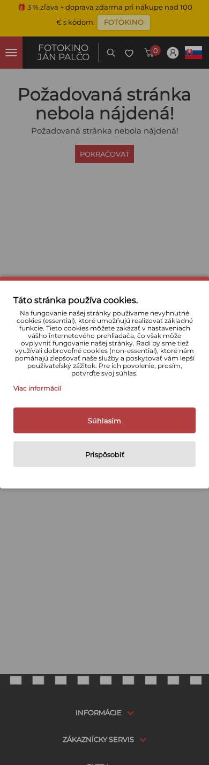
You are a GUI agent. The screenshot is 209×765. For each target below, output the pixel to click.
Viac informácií (37, 388)
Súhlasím (104, 420)
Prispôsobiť (104, 454)
